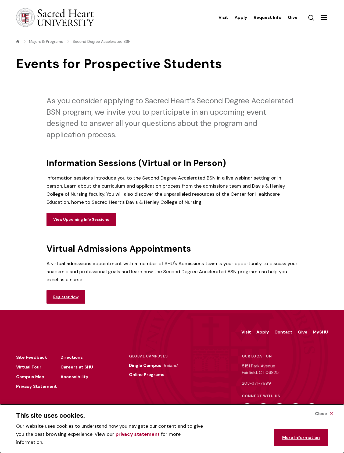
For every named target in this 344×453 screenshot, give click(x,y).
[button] (324, 17)
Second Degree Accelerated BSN (102, 41)
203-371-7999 (256, 383)
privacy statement (138, 434)
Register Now (65, 296)
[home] (17, 41)
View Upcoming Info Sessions (81, 219)
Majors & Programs (46, 41)
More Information (301, 437)
